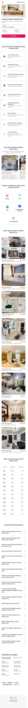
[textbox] (7, 32)
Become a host (21, 2)
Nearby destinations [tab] (6, 657)
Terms (15, 701)
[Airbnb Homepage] (3, 2)
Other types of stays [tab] (17, 657)
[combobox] (13, 27)
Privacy (11, 701)
